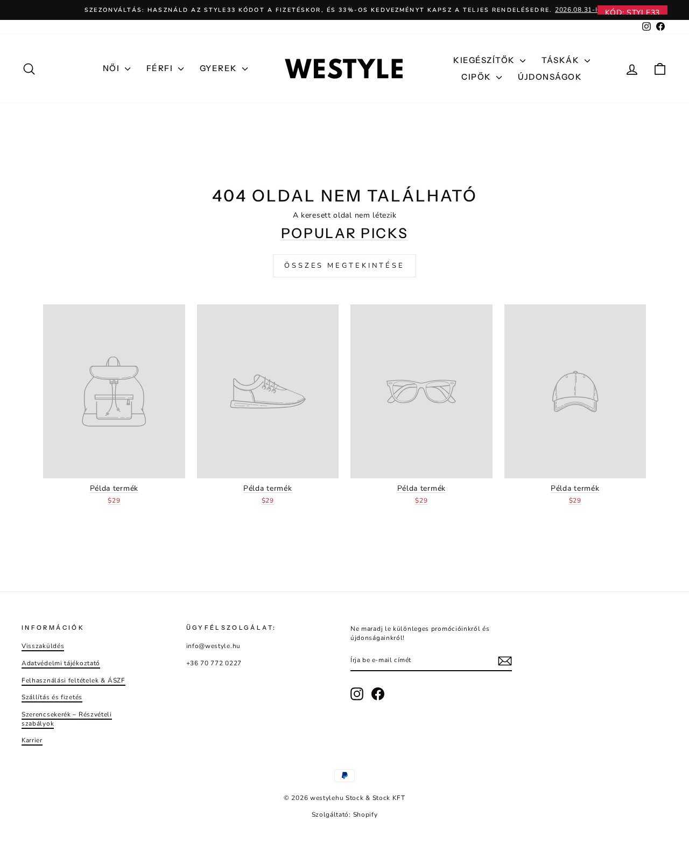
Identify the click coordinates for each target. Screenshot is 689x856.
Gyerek (220, 68)
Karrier (32, 740)
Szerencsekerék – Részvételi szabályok (67, 719)
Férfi (160, 68)
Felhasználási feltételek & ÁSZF (73, 680)
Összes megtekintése (344, 265)
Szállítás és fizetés (52, 697)
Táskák (562, 60)
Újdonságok (550, 77)
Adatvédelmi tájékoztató (61, 663)
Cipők (477, 77)
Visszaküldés (43, 646)
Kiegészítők (485, 60)
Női (112, 68)
